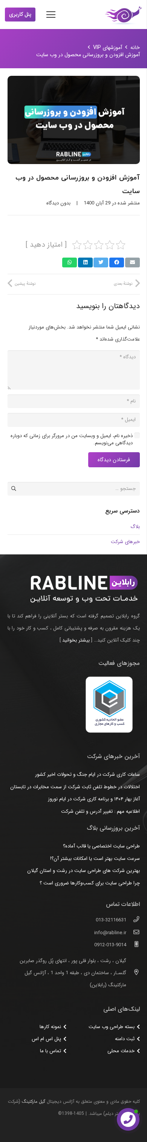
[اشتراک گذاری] (116, 262)
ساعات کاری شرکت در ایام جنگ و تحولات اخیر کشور (87, 774)
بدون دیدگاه (58, 203)
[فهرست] (51, 14)
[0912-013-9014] (132, 945)
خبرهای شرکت (125, 542)
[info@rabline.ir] (132, 933)
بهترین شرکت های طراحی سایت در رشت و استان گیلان (83, 871)
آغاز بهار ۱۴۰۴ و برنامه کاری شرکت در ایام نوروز (94, 799)
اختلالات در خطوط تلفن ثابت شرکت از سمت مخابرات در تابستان (75, 787)
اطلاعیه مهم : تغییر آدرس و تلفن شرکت (100, 811)
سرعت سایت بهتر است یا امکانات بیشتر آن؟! (95, 859)
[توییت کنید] (100, 262)
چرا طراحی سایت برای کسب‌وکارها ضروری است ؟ (90, 883)
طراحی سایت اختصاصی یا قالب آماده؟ (101, 846)
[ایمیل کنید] (132, 262)
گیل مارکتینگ (33, 1101)
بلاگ (135, 527)
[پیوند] (123, 15)
